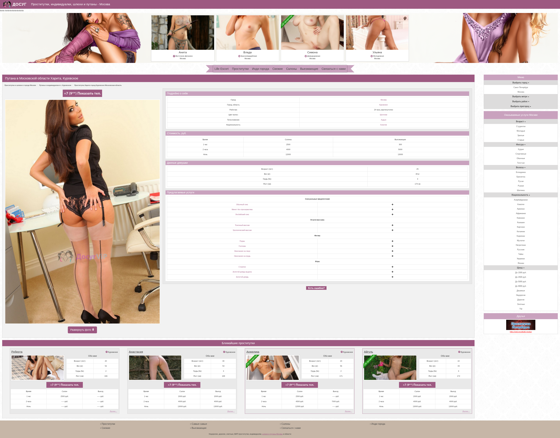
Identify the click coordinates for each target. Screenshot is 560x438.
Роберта (16, 351)
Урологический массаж (242, 230)
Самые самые (199, 424)
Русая (521, 181)
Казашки (521, 222)
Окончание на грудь (242, 256)
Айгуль (368, 351)
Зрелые (520, 135)
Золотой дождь (242, 277)
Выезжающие (309, 68)
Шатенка (521, 190)
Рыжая (521, 186)
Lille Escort (222, 68)
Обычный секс (242, 205)
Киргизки (521, 227)
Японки (521, 263)
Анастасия (136, 351)
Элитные (521, 304)
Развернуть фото (81, 329)
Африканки (521, 213)
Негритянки (521, 245)
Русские (520, 249)
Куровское (383, 105)
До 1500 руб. (520, 272)
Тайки (520, 254)
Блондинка (521, 172)
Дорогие (520, 300)
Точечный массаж (242, 225)
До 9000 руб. (520, 286)
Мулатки (521, 240)
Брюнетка (521, 177)
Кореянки (521, 236)
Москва (384, 100)
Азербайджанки (521, 200)
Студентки (520, 126)
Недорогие (520, 295)
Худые (383, 120)
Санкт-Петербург (520, 87)
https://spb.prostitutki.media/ (521, 332)
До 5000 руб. (520, 281)
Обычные (521, 158)
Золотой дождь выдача (242, 272)
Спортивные (521, 154)
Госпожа (242, 246)
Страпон (242, 267)
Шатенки (383, 115)
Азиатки (383, 125)
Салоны (291, 68)
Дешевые (521, 291)
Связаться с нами (334, 68)
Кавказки (521, 218)
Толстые (521, 163)
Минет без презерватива (242, 209)
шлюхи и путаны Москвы (272, 434)
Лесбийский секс (242, 214)
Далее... (113, 411)
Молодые (521, 131)
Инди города (260, 68)
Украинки (521, 259)
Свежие (277, 68)
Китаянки (521, 231)
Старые (521, 140)
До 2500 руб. (520, 277)
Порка (242, 241)
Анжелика (252, 351)
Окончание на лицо (242, 251)
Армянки (521, 209)
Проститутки (240, 68)
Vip (520, 309)
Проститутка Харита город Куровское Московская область (98, 85)
